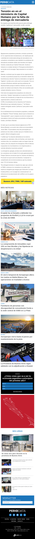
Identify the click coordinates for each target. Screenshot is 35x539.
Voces (27, 519)
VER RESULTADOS (17, 391)
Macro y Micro (21, 519)
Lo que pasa (13, 519)
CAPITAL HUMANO (24, 48)
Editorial (13, 521)
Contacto (20, 521)
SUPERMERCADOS (16, 48)
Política (7, 519)
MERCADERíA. (31, 48)
